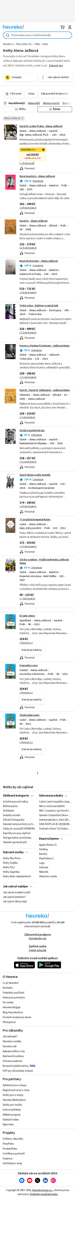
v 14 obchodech (28, 208)
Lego (42, 863)
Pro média (8, 1002)
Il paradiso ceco (29, 665)
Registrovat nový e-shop (16, 1090)
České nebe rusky (29, 715)
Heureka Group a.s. (42, 1190)
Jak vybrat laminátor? (14, 897)
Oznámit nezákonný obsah (17, 1017)
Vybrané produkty (51, 796)
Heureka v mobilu (12, 1041)
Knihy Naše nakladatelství (17, 876)
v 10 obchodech (28, 506)
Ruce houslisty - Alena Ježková (37, 176)
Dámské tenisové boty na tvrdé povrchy (19, 824)
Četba (37, 44)
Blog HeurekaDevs (13, 1012)
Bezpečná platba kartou (16, 1066)
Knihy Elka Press (12, 858)
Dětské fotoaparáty (13, 820)
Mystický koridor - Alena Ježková (39, 261)
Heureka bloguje (11, 1007)
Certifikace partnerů (14, 1153)
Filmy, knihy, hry (24, 44)
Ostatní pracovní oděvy (15, 802)
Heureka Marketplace (14, 1100)
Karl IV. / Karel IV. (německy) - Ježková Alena (45, 390)
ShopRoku (8, 1144)
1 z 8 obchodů (27, 163)
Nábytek (43, 872)
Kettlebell (8, 811)
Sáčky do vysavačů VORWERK (19, 829)
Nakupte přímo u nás (14, 1051)
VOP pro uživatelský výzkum (18, 1071)
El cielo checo (27, 616)
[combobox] (37, 35)
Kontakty (8, 988)
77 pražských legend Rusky (35, 519)
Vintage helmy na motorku (17, 838)
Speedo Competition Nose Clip (55, 815)
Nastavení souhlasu (13, 1056)
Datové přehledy (12, 1110)
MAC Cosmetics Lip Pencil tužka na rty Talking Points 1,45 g (55, 811)
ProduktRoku (10, 1149)
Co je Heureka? (11, 983)
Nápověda (8, 1124)
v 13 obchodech (28, 333)
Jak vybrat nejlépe (15, 886)
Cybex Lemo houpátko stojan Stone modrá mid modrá (55, 802)
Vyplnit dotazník (37, 950)
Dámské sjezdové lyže (15, 842)
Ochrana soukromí (12, 1061)
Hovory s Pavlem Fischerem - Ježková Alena (44, 346)
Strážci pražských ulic (32, 430)
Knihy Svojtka (10, 863)
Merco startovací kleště (52, 806)
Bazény (43, 854)
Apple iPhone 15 (48, 845)
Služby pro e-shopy (13, 1095)
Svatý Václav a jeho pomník (35, 475)
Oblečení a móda (48, 876)
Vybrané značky (13, 852)
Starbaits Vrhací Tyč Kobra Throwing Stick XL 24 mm (55, 829)
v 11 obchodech (28, 377)
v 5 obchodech (27, 417)
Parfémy (43, 849)
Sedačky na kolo (11, 815)
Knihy (45, 44)
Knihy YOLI (9, 867)
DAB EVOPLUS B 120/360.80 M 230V (55, 824)
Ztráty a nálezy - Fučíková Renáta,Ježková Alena (44, 561)
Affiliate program (12, 1115)
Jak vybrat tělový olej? (15, 901)
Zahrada (43, 867)
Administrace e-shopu (15, 1085)
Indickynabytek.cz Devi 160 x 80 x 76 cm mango (55, 820)
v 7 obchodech (27, 599)
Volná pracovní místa (14, 997)
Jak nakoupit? (10, 1036)
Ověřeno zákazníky (13, 1139)
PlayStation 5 (46, 858)
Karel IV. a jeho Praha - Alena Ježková (41, 126)
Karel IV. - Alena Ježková (33, 221)
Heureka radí (9, 1046)
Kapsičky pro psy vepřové (17, 833)
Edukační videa (11, 1119)
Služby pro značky (12, 1105)
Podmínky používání (13, 993)
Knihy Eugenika (11, 872)
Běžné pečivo (10, 806)
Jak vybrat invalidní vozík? (17, 892)
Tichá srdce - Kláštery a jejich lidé (39, 306)
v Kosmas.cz (26, 643)
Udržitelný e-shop (12, 1163)
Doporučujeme (49, 839)
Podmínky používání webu (44, 1194)
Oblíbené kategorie (16, 796)
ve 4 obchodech (28, 248)
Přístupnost (9, 1022)
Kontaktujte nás (37, 938)
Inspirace (8, 1158)
